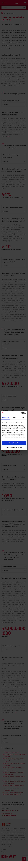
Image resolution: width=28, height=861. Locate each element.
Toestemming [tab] (5, 417)
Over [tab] (23, 417)
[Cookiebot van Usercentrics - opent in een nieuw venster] (20, 413)
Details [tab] (14, 417)
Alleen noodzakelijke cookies (14, 447)
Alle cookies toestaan (14, 442)
